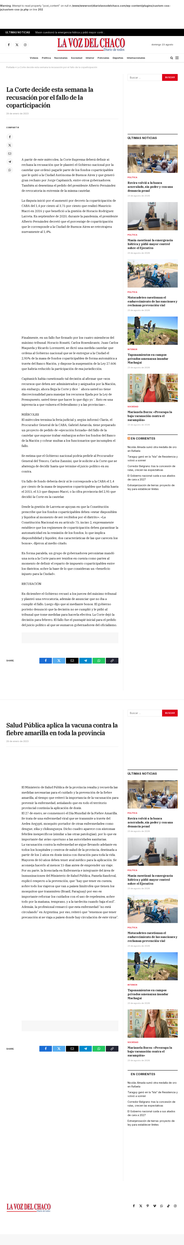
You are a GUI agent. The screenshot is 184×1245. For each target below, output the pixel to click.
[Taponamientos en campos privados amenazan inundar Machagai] (153, 331)
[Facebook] (9, 136)
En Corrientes (143, 438)
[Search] (172, 58)
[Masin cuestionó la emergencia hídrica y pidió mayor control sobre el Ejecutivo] (153, 216)
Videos (34, 57)
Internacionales (136, 57)
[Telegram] (9, 161)
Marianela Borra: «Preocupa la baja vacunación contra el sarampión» (150, 416)
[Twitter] (9, 145)
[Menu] (177, 58)
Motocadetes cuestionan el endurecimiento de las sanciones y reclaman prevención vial (153, 301)
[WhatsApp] (9, 170)
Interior (90, 57)
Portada (10, 67)
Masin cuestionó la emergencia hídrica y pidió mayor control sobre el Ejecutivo (71, 32)
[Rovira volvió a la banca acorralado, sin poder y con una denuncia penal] (153, 159)
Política (46, 57)
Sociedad (76, 57)
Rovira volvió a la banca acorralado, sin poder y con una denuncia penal (150, 186)
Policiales (103, 57)
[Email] (9, 153)
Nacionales (61, 57)
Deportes (118, 57)
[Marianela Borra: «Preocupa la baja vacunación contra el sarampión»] (153, 388)
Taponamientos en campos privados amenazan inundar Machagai (148, 358)
